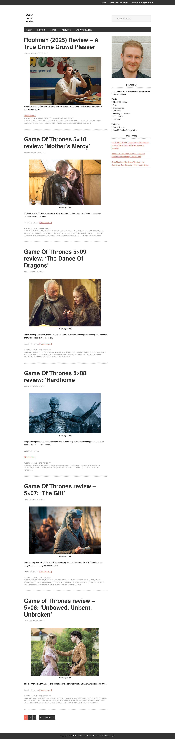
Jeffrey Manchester (71, 121)
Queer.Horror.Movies (40, 18)
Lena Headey (65, 233)
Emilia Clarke (76, 231)
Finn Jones (102, 698)
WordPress (106, 736)
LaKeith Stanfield (31, 123)
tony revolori (76, 123)
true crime (86, 123)
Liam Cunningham (55, 354)
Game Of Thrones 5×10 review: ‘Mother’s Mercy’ (57, 142)
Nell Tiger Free (89, 233)
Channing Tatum (40, 121)
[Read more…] (30, 115)
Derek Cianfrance (55, 121)
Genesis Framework (94, 736)
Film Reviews (39, 118)
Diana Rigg (78, 580)
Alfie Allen (38, 231)
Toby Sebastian (64, 357)
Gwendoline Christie (90, 231)
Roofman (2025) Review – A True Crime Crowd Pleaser (61, 43)
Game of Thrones (41, 228)
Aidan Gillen (39, 580)
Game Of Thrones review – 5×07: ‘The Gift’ (60, 489)
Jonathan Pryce (41, 233)
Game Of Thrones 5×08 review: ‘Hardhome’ (55, 376)
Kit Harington (53, 233)
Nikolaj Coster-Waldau (37, 703)
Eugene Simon (91, 698)
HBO (101, 231)
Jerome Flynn (50, 700)
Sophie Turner (68, 235)
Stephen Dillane (81, 235)
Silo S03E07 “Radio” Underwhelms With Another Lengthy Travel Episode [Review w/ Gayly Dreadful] (130, 145)
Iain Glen (83, 352)
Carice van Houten (51, 231)
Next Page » (49, 717)
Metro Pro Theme (79, 736)
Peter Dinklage (55, 123)
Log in (113, 736)
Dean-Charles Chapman (64, 580)
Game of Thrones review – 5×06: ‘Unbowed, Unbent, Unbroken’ (59, 607)
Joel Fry (32, 354)
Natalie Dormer (89, 700)
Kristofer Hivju (39, 468)
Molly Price (43, 123)
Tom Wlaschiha (95, 235)
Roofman (65, 123)
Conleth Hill (65, 231)
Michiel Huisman (81, 354)
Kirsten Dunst (86, 121)
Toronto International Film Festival (59, 118)
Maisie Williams (77, 233)
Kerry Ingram (42, 354)
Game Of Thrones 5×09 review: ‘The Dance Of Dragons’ (55, 258)
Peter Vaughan (48, 584)
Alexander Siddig (41, 352)
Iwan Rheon (92, 465)
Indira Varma (29, 233)
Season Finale (56, 235)
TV (50, 228)
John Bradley (57, 582)
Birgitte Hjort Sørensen (54, 465)
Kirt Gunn (97, 121)
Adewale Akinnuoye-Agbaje (45, 698)
